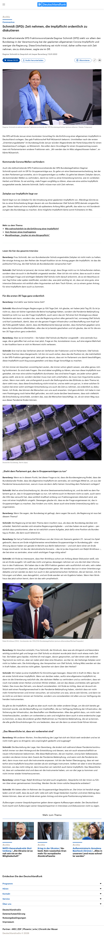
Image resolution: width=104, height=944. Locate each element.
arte (35, 929)
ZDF (20, 929)
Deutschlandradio (12, 909)
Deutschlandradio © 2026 (16, 933)
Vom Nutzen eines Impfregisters (20, 232)
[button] (4, 4)
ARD (14, 929)
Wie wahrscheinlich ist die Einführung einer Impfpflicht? (32, 228)
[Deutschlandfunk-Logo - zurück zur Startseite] (52, 4)
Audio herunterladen (34, 60)
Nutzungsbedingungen (14, 917)
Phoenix (27, 929)
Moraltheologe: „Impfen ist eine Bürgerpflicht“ (27, 235)
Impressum (8, 922)
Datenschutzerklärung (14, 913)
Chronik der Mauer (48, 929)
